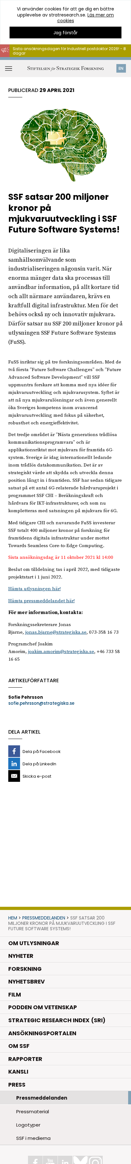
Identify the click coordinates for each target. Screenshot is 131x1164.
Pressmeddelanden (43, 918)
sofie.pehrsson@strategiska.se (41, 703)
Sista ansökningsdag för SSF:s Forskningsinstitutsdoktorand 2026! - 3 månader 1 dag (66, 60)
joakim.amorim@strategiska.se (61, 652)
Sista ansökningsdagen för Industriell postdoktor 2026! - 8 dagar (69, 51)
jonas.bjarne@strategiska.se (55, 632)
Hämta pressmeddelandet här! (41, 601)
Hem (12, 918)
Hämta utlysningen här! (34, 589)
